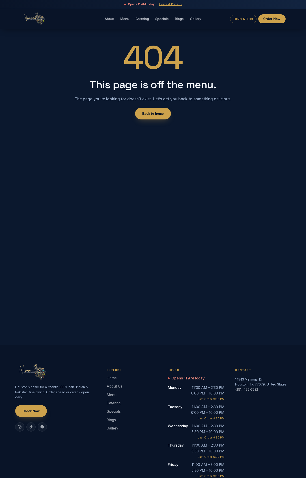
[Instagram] (19, 426)
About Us (115, 386)
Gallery (112, 428)
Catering (114, 403)
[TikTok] (30, 426)
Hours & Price (243, 18)
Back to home (153, 113)
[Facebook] (42, 426)
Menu (111, 395)
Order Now (271, 19)
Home (112, 378)
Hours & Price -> (170, 4)
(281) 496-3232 (246, 389)
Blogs (111, 420)
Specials (114, 411)
